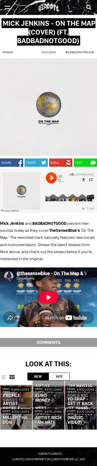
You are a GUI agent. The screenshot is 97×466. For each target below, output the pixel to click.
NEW (38, 376)
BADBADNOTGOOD (80, 52)
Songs (8, 52)
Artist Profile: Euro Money (44, 393)
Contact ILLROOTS (50, 454)
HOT (59, 376)
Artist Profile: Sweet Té (13, 395)
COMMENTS (48, 342)
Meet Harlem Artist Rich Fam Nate (48, 415)
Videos (72, 411)
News (6, 389)
